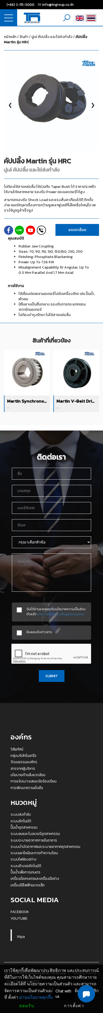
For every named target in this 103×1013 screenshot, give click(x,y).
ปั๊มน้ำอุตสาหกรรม (24, 827)
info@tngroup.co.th (58, 4)
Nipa (21, 936)
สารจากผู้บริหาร (23, 768)
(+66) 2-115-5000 (20, 4)
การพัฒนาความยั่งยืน (27, 788)
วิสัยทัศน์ (17, 749)
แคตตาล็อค (77, 230)
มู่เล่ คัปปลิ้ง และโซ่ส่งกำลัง (45, 39)
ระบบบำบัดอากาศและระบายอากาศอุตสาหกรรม (45, 846)
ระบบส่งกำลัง (21, 814)
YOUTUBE (19, 918)
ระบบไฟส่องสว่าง (23, 859)
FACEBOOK (20, 912)
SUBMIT (51, 675)
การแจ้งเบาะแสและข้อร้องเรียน (34, 781)
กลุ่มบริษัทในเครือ (23, 755)
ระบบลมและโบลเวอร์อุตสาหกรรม (35, 833)
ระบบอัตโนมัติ (21, 821)
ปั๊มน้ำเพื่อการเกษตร (25, 872)
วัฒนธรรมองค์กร (24, 762)
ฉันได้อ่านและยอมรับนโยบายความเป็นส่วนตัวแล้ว (56, 611)
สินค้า (24, 37)
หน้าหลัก (10, 37)
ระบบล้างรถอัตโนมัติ (26, 866)
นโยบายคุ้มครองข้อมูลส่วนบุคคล (60, 614)
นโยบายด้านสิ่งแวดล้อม (28, 775)
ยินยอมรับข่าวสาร (39, 631)
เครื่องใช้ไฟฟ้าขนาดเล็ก (28, 885)
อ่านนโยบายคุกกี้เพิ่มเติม (41, 997)
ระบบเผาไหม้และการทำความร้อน (34, 853)
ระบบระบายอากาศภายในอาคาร (34, 840)
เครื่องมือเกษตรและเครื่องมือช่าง (35, 878)
